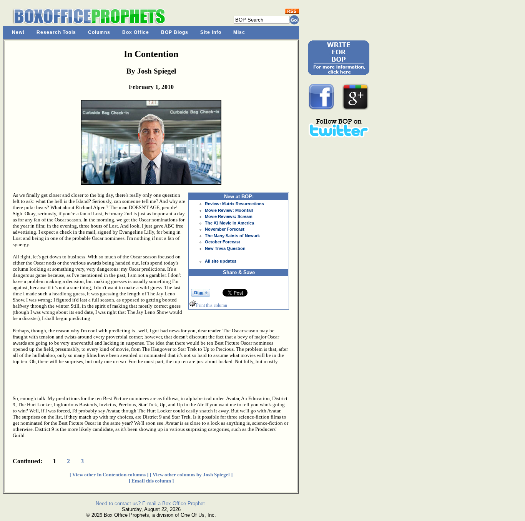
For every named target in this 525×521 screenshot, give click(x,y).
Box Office (135, 32)
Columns (99, 32)
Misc (239, 32)
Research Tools (56, 32)
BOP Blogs (174, 32)
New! (18, 32)
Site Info (210, 32)
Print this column (211, 305)
